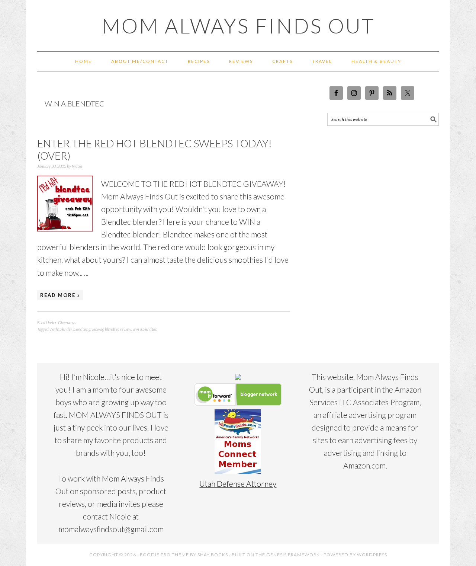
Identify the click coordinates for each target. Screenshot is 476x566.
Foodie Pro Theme (164, 554)
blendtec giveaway (88, 329)
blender (66, 329)
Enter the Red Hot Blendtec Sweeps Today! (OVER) (154, 149)
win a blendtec (145, 329)
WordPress (372, 554)
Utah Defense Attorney (237, 483)
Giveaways (67, 322)
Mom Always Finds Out (238, 25)
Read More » (60, 295)
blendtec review (118, 329)
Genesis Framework (293, 554)
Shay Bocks (212, 554)
